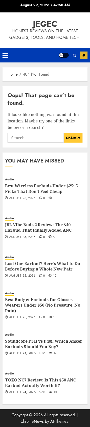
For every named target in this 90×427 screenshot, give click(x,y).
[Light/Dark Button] (64, 55)
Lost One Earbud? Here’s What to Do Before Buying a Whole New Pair (42, 266)
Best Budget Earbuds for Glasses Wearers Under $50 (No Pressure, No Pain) (42, 305)
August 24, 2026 (22, 354)
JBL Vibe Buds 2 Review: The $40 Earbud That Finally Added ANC (38, 227)
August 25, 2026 (22, 198)
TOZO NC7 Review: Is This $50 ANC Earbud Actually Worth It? (40, 382)
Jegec (45, 24)
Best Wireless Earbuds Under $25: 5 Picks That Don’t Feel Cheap (41, 188)
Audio (9, 179)
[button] (5, 55)
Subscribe (84, 55)
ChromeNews (32, 421)
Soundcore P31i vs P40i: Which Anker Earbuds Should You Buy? (43, 343)
